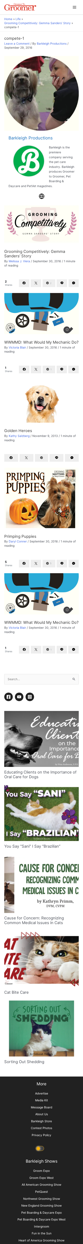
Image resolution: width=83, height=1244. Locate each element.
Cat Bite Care (16, 1103)
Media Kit (41, 1211)
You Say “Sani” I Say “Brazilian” (32, 957)
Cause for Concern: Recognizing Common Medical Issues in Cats (34, 1031)
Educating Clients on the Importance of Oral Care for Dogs (40, 885)
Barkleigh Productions (52, 43)
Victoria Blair (17, 347)
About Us (41, 1225)
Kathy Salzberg (19, 436)
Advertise (41, 1204)
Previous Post (41, 754)
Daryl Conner (18, 541)
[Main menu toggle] (74, 7)
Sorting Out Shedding (24, 1173)
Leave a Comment (17, 43)
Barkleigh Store (41, 1232)
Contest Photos (41, 1239)
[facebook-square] (9, 808)
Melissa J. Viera (19, 261)
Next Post (41, 765)
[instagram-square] (30, 808)
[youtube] (20, 808)
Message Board (41, 1218)
